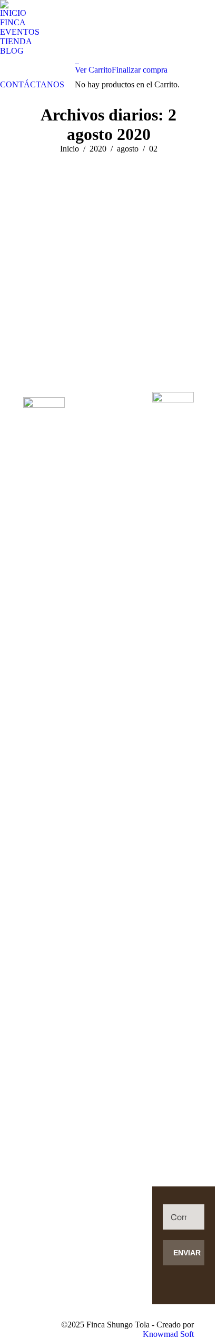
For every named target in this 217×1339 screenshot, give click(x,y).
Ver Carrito (93, 69)
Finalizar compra (139, 69)
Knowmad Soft (168, 1334)
